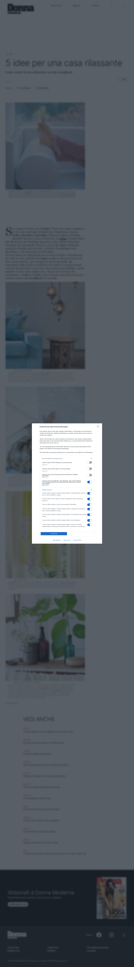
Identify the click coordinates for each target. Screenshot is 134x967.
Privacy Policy (77, 540)
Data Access (67, 540)
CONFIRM (54, 533)
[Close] (98, 427)
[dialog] (67, 483)
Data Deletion (57, 540)
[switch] (89, 462)
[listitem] (67, 458)
